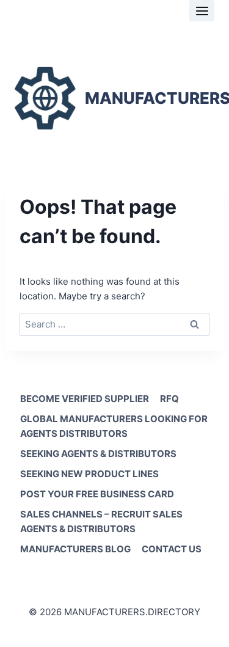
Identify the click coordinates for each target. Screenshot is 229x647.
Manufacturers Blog (75, 549)
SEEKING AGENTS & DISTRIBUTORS (98, 453)
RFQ (169, 398)
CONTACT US (172, 549)
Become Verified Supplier (84, 398)
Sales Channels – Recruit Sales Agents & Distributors (101, 521)
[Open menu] (201, 10)
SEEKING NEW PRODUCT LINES (89, 474)
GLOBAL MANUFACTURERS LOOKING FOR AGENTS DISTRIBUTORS (114, 426)
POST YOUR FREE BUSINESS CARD (97, 494)
